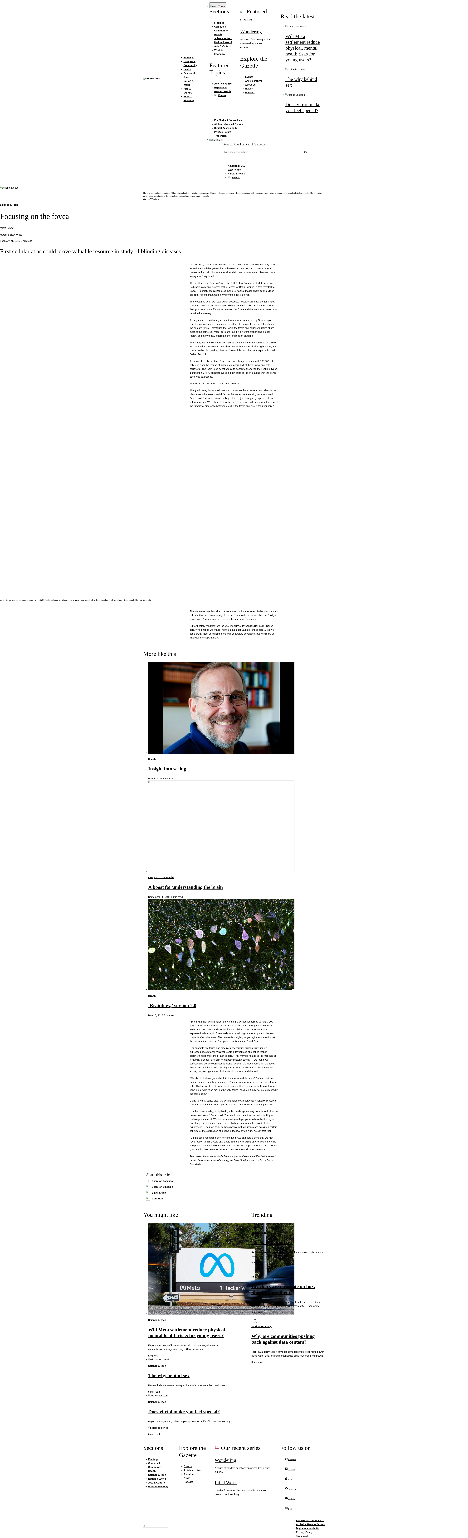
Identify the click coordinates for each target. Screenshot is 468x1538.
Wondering (251, 31)
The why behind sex (169, 1375)
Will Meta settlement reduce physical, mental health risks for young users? (302, 48)
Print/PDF (157, 1198)
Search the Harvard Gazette (244, 144)
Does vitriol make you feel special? (184, 1411)
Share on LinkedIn (162, 1187)
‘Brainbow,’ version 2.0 (172, 1005)
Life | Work (226, 1482)
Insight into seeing (167, 768)
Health (152, 759)
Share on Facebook (163, 1181)
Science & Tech (9, 204)
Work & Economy (261, 1326)
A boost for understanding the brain (185, 887)
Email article (159, 1192)
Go (305, 152)
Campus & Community (161, 877)
